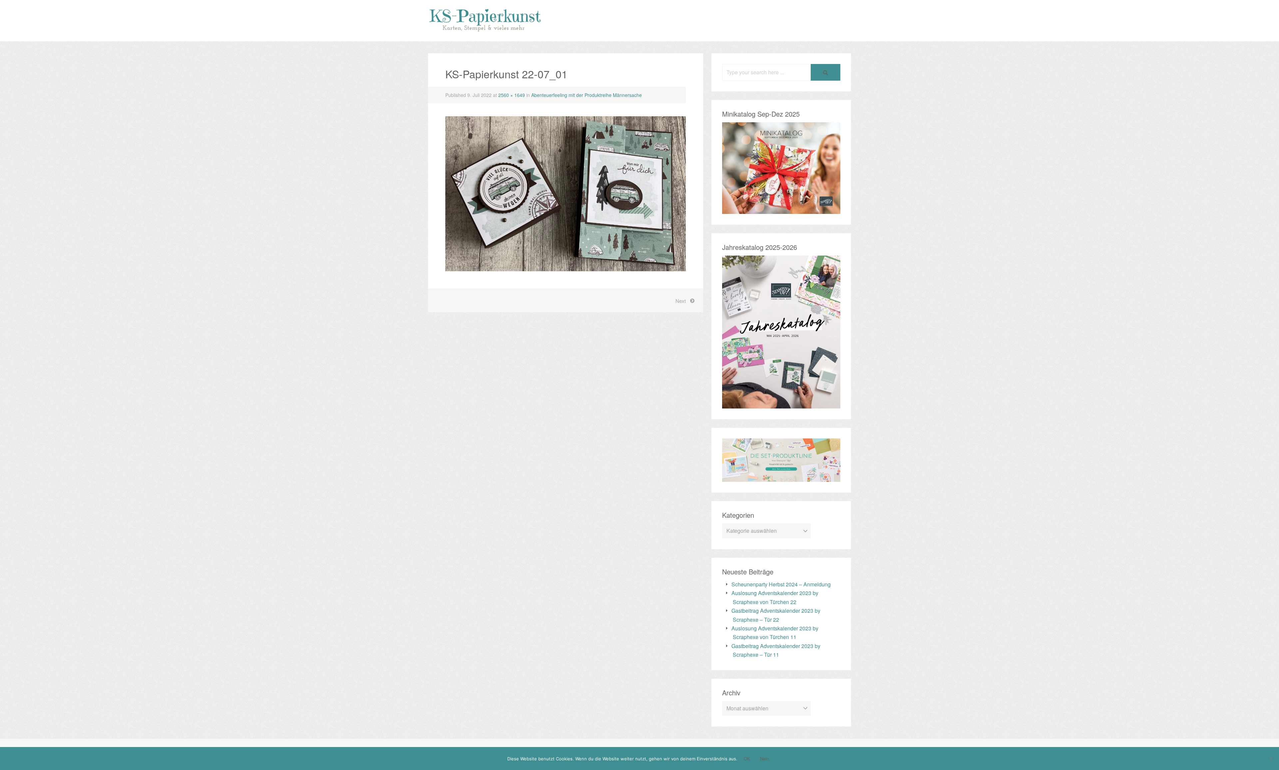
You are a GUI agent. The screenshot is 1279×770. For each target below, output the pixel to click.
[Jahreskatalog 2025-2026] (781, 404)
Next (680, 300)
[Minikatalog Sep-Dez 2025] (781, 209)
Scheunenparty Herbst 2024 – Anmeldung (781, 584)
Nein (764, 758)
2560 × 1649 (511, 95)
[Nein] (1270, 758)
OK (747, 758)
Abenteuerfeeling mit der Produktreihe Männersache (586, 95)
